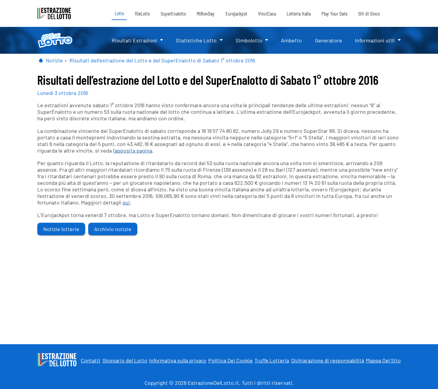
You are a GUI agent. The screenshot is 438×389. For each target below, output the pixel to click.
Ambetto (291, 40)
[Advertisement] (219, 287)
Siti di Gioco (369, 13)
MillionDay (206, 13)
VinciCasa (267, 13)
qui (126, 202)
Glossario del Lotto (124, 360)
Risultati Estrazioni (134, 40)
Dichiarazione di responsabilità (327, 360)
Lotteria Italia (299, 13)
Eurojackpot (236, 13)
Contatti (90, 360)
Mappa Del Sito (383, 360)
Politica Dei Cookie (230, 360)
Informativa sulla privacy (177, 360)
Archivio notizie (112, 229)
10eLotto (142, 13)
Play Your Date (334, 13)
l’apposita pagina (132, 150)
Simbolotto (249, 40)
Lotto (119, 13)
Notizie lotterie (61, 229)
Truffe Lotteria (271, 360)
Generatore (328, 40)
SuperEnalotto (173, 13)
